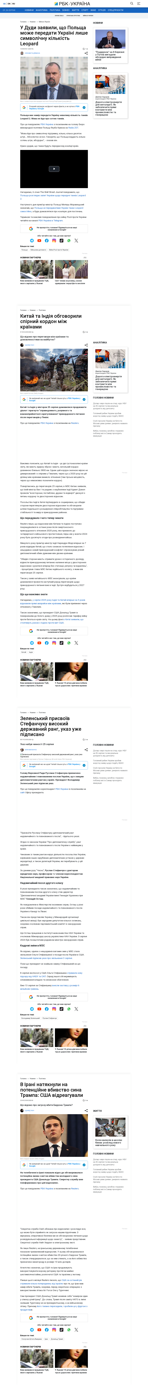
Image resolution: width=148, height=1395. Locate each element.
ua (4, 4)
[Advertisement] (54, 443)
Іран (46, 1339)
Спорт (84, 10)
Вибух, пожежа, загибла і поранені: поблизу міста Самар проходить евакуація (108, 433)
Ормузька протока (73, 15)
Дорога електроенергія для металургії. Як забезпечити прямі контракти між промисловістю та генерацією (108, 108)
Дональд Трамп (57, 1339)
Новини (29, 10)
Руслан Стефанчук (50, 1018)
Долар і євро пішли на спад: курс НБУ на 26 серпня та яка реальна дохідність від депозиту (109, 406)
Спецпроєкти (115, 10)
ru (13, 4)
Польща (25, 250)
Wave (93, 10)
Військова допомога (38, 250)
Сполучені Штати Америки (32, 1339)
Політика (55, 10)
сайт (22, 792)
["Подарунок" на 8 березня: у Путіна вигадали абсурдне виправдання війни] (110, 39)
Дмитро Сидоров (102, 97)
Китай (24, 652)
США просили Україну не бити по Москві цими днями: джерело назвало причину (110, 423)
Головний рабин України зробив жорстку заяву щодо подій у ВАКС (108, 414)
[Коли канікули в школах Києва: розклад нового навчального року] (110, 1127)
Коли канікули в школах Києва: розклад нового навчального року (108, 1142)
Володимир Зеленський (31, 1018)
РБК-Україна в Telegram (50, 220)
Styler (102, 10)
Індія (31, 652)
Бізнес (66, 10)
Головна (23, 22)
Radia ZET (73, 127)
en (9, 4)
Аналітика (41, 10)
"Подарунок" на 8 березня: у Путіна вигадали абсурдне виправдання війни (110, 56)
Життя (75, 10)
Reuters (75, 423)
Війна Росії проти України (58, 250)
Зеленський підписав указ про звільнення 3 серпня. (46, 958)
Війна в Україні (88, 15)
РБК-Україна (46, 124)
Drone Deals (59, 15)
